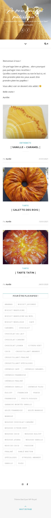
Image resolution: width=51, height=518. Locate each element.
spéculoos (11, 457)
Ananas (9, 304)
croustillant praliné (17, 357)
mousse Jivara (13, 440)
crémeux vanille (14, 387)
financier (23, 393)
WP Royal (32, 499)
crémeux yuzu (35, 387)
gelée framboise (14, 410)
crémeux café (12, 369)
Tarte (25, 205)
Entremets (25, 143)
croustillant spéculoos (19, 363)
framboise (10, 398)
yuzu (21, 463)
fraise (36, 393)
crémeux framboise (15, 375)
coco (7, 351)
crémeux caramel (34, 369)
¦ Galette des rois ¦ (25, 210)
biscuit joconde (27, 304)
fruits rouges (29, 398)
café (31, 322)
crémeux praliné (14, 381)
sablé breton (25, 451)
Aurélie (8, 159)
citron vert (35, 345)
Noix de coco (12, 446)
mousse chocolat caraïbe (19, 422)
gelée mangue (35, 410)
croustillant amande (28, 351)
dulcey (8, 393)
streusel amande (31, 457)
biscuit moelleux (14, 322)
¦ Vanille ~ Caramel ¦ (25, 147)
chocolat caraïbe (15, 340)
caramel (9, 328)
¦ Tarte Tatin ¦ (25, 272)
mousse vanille (34, 440)
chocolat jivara (14, 345)
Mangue (9, 416)
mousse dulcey (33, 434)
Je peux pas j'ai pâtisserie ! (25, 13)
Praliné (9, 451)
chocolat (24, 328)
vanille (9, 463)
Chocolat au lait (14, 334)
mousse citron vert (16, 428)
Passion (29, 446)
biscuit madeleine (15, 310)
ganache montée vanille (18, 404)
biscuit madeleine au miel (19, 316)
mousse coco (12, 434)
